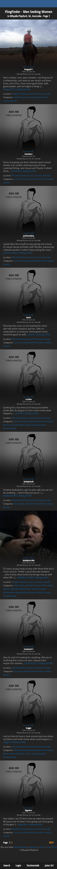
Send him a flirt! (28, 67)
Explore (33, 847)
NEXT (51, 842)
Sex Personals (20, 179)
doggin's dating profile (14, 742)
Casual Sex (18, 343)
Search (7, 865)
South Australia (35, 94)
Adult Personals (20, 97)
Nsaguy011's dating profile (16, 89)
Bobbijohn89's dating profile (17, 496)
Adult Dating (19, 422)
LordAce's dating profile (27, 413)
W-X (54, 847)
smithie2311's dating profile (39, 663)
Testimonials (33, 865)
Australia (46, 94)
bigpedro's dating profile (30, 824)
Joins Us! (49, 865)
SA (48, 847)
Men (42, 847)
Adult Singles (19, 504)
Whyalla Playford (19, 94)
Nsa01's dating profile (39, 334)
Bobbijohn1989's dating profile (33, 577)
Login (18, 865)
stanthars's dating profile (23, 171)
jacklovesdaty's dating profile (17, 253)
